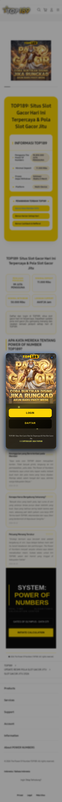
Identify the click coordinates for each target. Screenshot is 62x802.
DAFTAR (30, 423)
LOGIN (30, 413)
